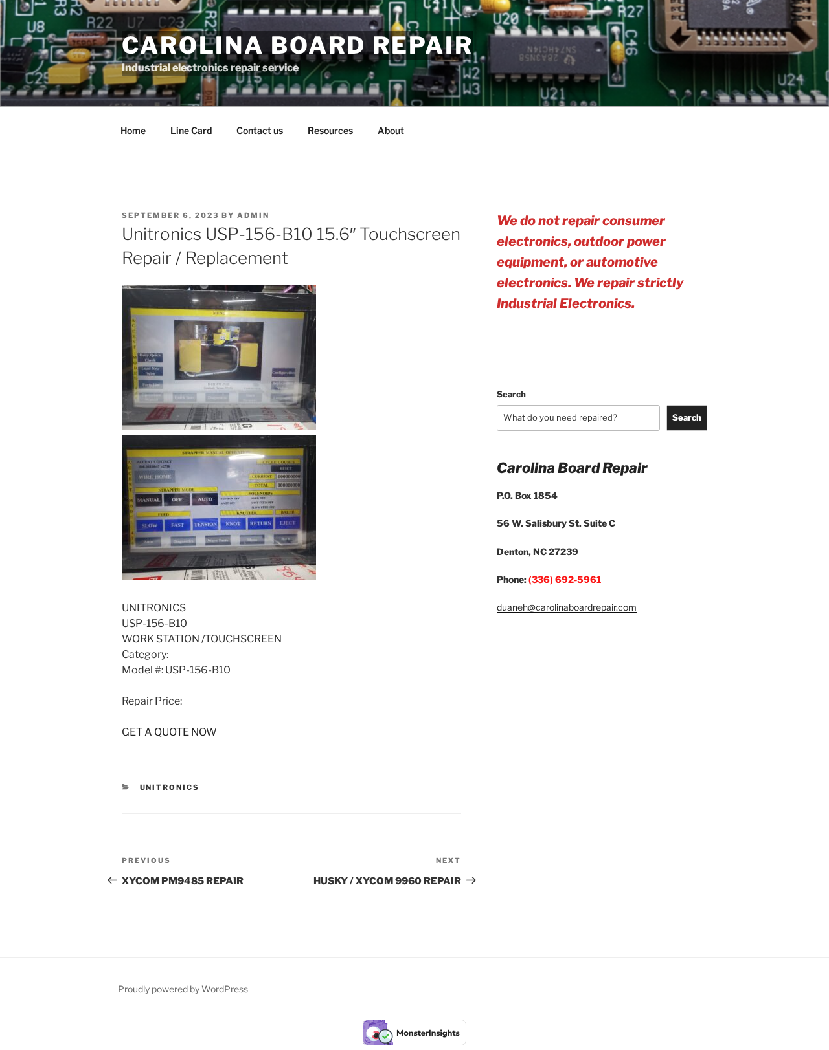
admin (253, 215)
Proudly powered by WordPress (183, 988)
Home (133, 130)
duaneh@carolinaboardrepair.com (567, 607)
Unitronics (170, 787)
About (391, 130)
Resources (330, 130)
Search (511, 394)
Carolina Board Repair (297, 45)
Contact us (259, 130)
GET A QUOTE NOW (169, 732)
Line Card (191, 130)
